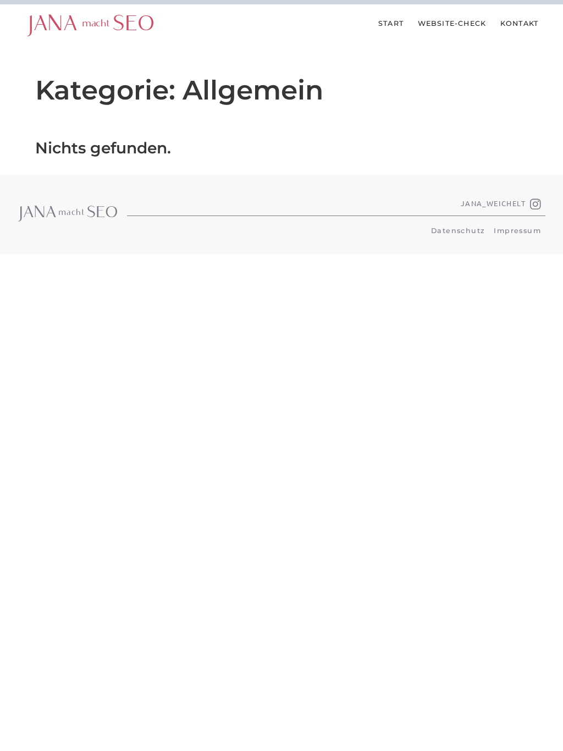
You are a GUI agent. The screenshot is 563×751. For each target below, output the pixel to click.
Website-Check (452, 23)
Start (391, 23)
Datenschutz (458, 231)
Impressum (517, 231)
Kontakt (519, 23)
